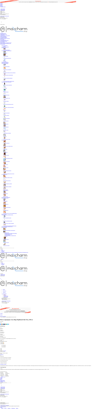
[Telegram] (8, 324)
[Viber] (5, 324)
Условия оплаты (2, 380)
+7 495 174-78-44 (2, 9)
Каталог (1, 377)
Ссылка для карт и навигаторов (4, 405)
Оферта (1, 407)
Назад (4, 294)
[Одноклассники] (1, 324)
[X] (4, 324)
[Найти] (2, 248)
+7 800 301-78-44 (2, 10)
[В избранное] (1, 322)
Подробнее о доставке (3, 364)
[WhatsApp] (6, 324)
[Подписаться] (1, 383)
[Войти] (0, 277)
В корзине (4, 350)
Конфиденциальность (3, 406)
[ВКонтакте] (0, 324)
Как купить (1, 354)
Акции (1, 378)
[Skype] (7, 324)
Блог (1, 379)
